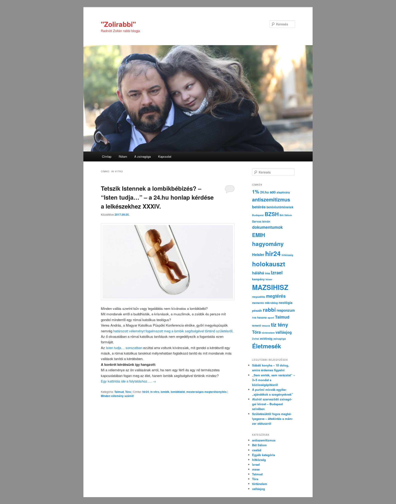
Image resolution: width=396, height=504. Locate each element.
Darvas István (261, 221)
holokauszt (268, 263)
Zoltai (255, 338)
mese (256, 469)
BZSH (272, 214)
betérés (259, 206)
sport (271, 317)
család (256, 450)
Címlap (106, 156)
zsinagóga (279, 338)
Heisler (258, 254)
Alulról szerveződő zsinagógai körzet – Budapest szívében (272, 404)
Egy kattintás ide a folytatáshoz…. (128, 381)
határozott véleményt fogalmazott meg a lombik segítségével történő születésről (172, 330)
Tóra (128, 392)
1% (255, 191)
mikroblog (271, 303)
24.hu (264, 192)
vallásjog (283, 332)
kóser (269, 279)
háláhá (258, 272)
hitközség (287, 255)
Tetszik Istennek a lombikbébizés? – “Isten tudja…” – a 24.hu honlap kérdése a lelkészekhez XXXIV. (157, 197)
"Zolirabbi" (118, 24)
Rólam (123, 156)
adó (273, 192)
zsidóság (266, 338)
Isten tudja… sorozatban (124, 347)
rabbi (269, 309)
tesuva (266, 325)
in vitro (154, 392)
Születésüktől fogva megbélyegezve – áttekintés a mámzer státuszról (272, 419)
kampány (258, 279)
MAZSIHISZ (270, 287)
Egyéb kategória (263, 455)
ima (267, 273)
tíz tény (279, 324)
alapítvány (283, 192)
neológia (285, 302)
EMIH (258, 235)
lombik (165, 392)
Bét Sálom (286, 215)
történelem (268, 332)
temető (256, 326)
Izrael (277, 272)
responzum (286, 310)
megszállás (258, 296)
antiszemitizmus (271, 199)
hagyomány (268, 244)
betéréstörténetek (280, 207)
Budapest (258, 215)
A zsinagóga (142, 156)
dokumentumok (267, 227)
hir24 (145, 392)
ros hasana (259, 317)
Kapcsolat (164, 156)
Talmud (119, 392)
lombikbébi (178, 392)
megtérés (276, 296)
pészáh (257, 310)
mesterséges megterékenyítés (206, 392)
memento (258, 303)
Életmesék (266, 346)
